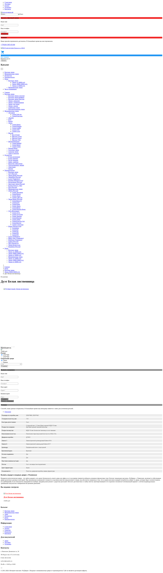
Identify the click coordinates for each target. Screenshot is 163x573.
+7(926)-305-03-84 (8, 45)
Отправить (5, 33)
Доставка (7, 4)
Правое (5, 362)
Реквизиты (8, 532)
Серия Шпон (16, 207)
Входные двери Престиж (16, 99)
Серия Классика (17, 116)
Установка (8, 7)
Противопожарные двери (16, 109)
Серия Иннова (16, 218)
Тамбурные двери (14, 107)
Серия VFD (16, 129)
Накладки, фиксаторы (15, 163)
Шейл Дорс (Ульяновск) (16, 238)
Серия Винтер (16, 223)
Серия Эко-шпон (17, 192)
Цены (6, 79)
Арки (6, 514)
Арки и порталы (13, 153)
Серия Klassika (17, 126)
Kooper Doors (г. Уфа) (15, 185)
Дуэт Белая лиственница (14, 497)
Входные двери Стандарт (16, 96)
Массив (10, 133)
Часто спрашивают (11, 89)
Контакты (8, 9)
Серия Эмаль (16, 196)
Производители (10, 77)
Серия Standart (16, 143)
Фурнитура (8, 75)
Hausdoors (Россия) (14, 246)
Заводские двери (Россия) (16, 184)
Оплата (7, 6)
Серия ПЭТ (16, 202)
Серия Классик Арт (18, 221)
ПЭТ (9, 119)
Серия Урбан (16, 219)
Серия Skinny (16, 124)
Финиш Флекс (13, 148)
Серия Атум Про (17, 214)
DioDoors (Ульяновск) (15, 240)
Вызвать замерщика (7, 401)
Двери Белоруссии (14, 245)
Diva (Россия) (12, 187)
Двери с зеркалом (14, 101)
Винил (10, 121)
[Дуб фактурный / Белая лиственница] (16, 289)
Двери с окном (13, 106)
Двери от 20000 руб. (14, 262)
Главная (7, 92)
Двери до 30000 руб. (18, 82)
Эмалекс (11, 118)
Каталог (4, 60)
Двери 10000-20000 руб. (16, 260)
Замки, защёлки (13, 162)
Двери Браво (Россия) (15, 175)
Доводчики (12, 167)
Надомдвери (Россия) (15, 182)
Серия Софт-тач (17, 197)
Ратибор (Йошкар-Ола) (15, 180)
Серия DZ (15, 231)
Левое (5, 360)
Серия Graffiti (16, 128)
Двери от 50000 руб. (18, 86)
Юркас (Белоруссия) (14, 226)
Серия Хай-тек (17, 114)
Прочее (10, 168)
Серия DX (15, 235)
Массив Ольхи (17, 138)
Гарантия (7, 530)
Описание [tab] (8, 412)
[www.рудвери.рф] (7, 12)
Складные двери (13, 150)
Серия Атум (16, 213)
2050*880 (6, 355)
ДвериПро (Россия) (14, 177)
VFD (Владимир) (13, 211)
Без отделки (16, 135)
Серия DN (15, 233)
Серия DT (15, 230)
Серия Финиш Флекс (19, 209)
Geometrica (15, 228)
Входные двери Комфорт (16, 97)
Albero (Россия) (13, 191)
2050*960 (6, 357)
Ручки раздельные (14, 157)
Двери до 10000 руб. (14, 258)
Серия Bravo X (17, 201)
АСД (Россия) (12, 174)
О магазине (8, 2)
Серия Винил (16, 194)
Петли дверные (13, 160)
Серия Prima (16, 204)
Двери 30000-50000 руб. (20, 84)
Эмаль (10, 123)
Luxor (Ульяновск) (14, 179)
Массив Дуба (16, 140)
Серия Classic (16, 146)
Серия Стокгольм (17, 224)
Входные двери (9, 72)
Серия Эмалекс (17, 216)
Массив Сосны (17, 136)
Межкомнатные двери (12, 74)
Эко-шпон (11, 113)
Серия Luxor (16, 131)
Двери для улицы (13, 104)
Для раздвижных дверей (16, 165)
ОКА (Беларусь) (13, 243)
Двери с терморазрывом (16, 102)
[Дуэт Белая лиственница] (12, 493)
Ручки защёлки (13, 158)
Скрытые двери (13, 152)
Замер (6, 541)
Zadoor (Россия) (13, 241)
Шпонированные (13, 141)
